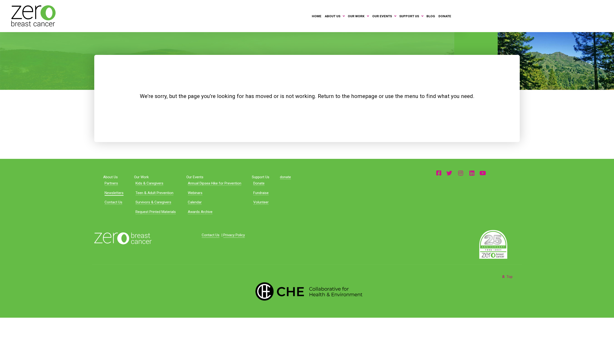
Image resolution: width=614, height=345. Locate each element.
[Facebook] (439, 173)
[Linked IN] (472, 173)
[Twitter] (449, 173)
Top (509, 277)
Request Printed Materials (156, 212)
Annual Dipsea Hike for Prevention (214, 183)
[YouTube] (483, 173)
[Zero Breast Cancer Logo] (123, 238)
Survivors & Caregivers (153, 202)
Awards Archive (200, 212)
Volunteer (261, 202)
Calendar (195, 202)
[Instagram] (460, 173)
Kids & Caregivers (149, 183)
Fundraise (261, 193)
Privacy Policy (234, 235)
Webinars (195, 193)
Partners (111, 183)
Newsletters (114, 193)
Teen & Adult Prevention (154, 193)
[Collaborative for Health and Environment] (307, 291)
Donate (259, 183)
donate (285, 177)
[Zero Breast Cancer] (32, 16)
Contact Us (113, 202)
